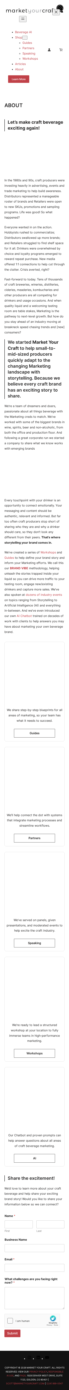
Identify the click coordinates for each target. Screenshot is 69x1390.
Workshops (48, 552)
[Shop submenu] (24, 38)
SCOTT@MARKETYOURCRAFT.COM (25, 1383)
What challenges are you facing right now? (31, 1280)
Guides (9, 557)
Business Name (16, 1239)
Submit (12, 1333)
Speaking (34, 943)
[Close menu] (56, 12)
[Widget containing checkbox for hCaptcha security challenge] (32, 1321)
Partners (34, 838)
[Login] (49, 49)
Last (39, 1230)
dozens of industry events (44, 595)
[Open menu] (22, 19)
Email (10, 1259)
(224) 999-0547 (54, 1383)
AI (34, 1158)
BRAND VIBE (19, 568)
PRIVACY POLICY (38, 1371)
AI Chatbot (24, 616)
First (7, 1230)
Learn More (19, 79)
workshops (34, 1053)
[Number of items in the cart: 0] (61, 49)
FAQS (23, 1375)
